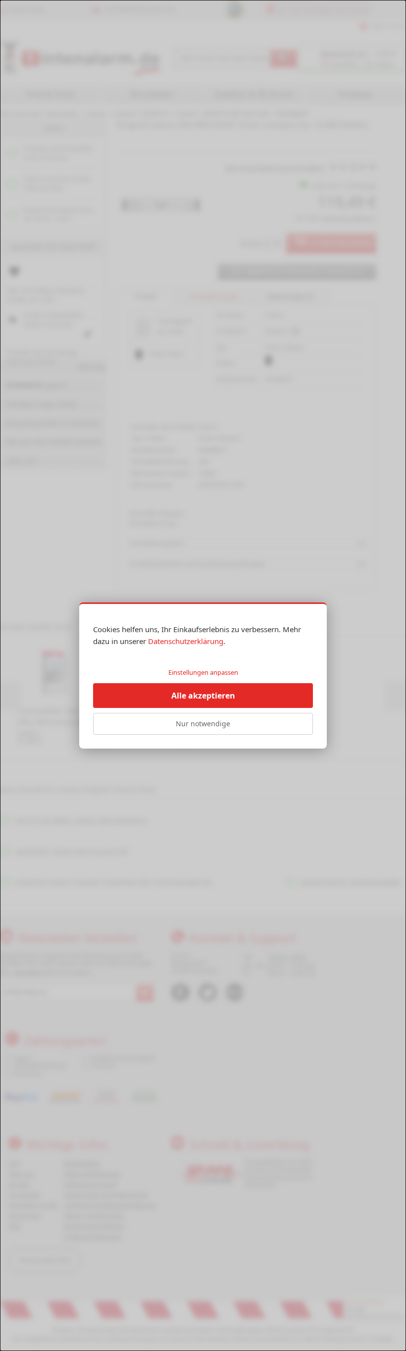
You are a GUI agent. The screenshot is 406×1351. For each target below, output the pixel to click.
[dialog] (203, 675)
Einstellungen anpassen (203, 672)
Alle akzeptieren (203, 695)
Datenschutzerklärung (185, 641)
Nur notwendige (203, 723)
